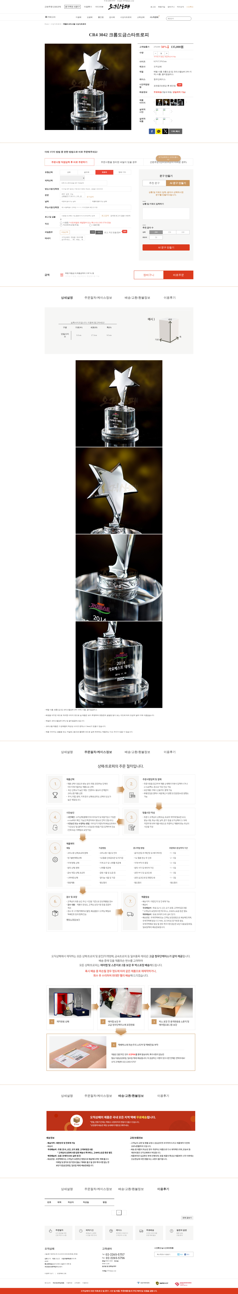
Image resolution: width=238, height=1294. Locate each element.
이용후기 (88, 7)
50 (156, 237)
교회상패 (141, 17)
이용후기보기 (49, 1273)
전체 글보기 (187, 1218)
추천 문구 (154, 183)
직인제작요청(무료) (71, 225)
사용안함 (96, 225)
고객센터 (77, 1283)
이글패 (78, 17)
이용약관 (69, 1283)
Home (47, 24)
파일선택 (64, 232)
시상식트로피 (126, 17)
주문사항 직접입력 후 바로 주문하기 (69, 162)
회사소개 (47, 1283)
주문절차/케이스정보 (98, 297)
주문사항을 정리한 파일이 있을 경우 (119, 162)
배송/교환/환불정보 (137, 297)
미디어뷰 (99, 7)
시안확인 (189, 7)
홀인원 (101, 17)
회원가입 (161, 7)
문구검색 (90, 197)
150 (169, 232)
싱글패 (89, 17)
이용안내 (85, 1283)
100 (182, 232)
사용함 (66, 223)
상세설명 (67, 297)
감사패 (112, 17)
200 (156, 232)
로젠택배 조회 (61, 1273)
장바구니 (171, 7)
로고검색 (105, 216)
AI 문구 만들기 (166, 247)
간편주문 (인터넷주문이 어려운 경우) (168, 160)
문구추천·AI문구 (72, 7)
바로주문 (178, 275)
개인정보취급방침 (58, 1283)
